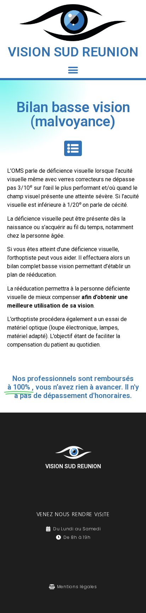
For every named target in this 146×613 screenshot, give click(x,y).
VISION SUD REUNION (73, 52)
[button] (73, 70)
